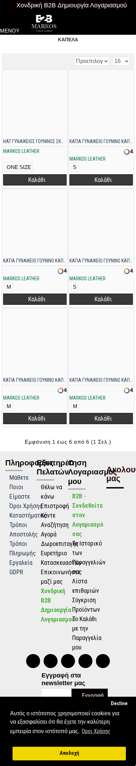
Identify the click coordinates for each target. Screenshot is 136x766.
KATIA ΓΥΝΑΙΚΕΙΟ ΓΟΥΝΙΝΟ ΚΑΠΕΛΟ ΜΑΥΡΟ (101, 260)
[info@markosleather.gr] (103, 661)
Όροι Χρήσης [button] (96, 731)
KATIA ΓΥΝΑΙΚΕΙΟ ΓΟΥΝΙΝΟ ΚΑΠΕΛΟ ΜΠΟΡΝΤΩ (35, 380)
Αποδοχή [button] (69, 753)
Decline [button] (119, 704)
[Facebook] (68, 661)
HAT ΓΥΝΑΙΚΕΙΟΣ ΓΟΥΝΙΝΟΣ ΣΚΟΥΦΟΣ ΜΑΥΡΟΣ (35, 141)
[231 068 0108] (33, 661)
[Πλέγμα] (9, 61)
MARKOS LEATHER (21, 151)
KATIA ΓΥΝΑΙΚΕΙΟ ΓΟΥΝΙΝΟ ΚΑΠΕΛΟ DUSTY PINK (101, 141)
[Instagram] (85, 661)
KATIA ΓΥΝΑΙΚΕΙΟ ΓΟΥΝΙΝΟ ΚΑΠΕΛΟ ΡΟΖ (101, 380)
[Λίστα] (18, 61)
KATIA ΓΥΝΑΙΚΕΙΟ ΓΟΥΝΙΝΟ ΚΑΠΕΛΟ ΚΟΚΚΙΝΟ (35, 260)
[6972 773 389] (51, 661)
